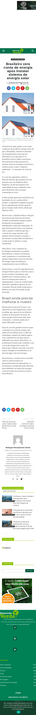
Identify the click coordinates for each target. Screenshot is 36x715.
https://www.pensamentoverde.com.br (18, 450)
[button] (33, 50)
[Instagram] (18, 479)
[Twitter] (22, 479)
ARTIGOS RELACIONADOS (12, 488)
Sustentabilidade (18, 59)
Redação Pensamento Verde (18, 82)
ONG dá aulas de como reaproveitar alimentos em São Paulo (9, 425)
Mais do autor (9, 491)
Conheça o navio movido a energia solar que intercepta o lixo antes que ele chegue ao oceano (23, 500)
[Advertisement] (18, 29)
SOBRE (18, 693)
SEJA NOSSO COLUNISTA (18, 697)
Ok (18, 712)
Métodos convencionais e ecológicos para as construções (27, 425)
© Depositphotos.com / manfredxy (11, 138)
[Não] (33, 708)
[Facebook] (14, 479)
